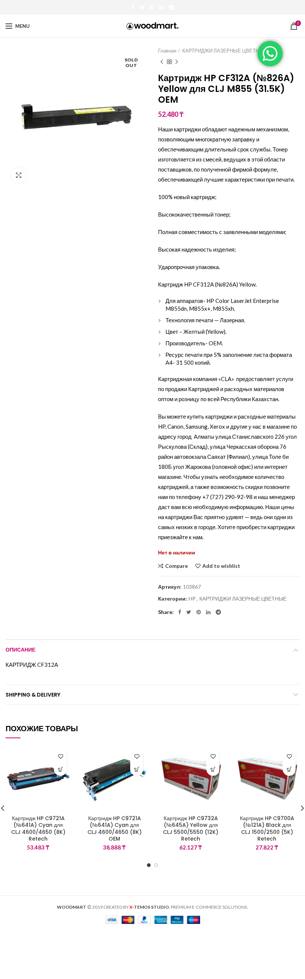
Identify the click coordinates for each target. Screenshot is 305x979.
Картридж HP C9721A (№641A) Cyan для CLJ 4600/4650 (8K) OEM (114, 828)
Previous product (162, 61)
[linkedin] (161, 7)
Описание (20, 649)
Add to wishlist (221, 566)
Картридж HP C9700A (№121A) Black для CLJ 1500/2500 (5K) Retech (267, 828)
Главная (167, 51)
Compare (176, 566)
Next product (176, 61)
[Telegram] (171, 7)
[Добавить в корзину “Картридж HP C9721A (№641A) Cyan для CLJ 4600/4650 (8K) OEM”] (136, 769)
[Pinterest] (152, 7)
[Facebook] (133, 7)
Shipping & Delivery (33, 694)
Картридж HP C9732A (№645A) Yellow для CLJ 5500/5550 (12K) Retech (190, 828)
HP (192, 599)
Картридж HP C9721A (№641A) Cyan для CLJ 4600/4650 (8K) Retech (38, 828)
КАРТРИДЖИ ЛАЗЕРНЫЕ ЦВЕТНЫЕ (224, 51)
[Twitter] (142, 7)
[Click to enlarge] (18, 175)
